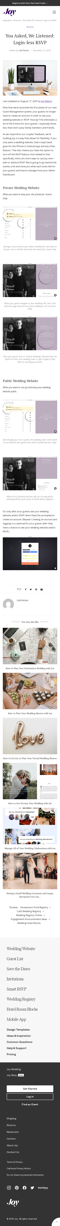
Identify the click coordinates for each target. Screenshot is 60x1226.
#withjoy (43, 1187)
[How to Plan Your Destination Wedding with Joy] (30, 646)
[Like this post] (20, 589)
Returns (11, 1125)
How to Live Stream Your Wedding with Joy (30, 803)
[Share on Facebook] (25, 589)
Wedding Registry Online (29, 915)
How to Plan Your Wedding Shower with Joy (30, 713)
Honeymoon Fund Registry (34, 907)
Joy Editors (46, 101)
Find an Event (30, 1104)
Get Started (30, 1088)
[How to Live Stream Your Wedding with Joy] (30, 781)
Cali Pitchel (24, 50)
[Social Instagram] (9, 1187)
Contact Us (13, 1152)
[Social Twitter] (32, 1187)
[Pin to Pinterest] (36, 589)
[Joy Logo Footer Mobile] (30, 1203)
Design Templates (18, 1029)
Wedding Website (21, 948)
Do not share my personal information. (25, 1175)
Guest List (15, 958)
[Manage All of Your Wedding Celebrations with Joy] (30, 826)
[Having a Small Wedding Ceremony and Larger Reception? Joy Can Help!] (30, 871)
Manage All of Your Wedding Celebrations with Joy (30, 848)
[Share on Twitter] (31, 589)
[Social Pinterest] (17, 1187)
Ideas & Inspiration (19, 1035)
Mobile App (16, 1019)
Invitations (15, 978)
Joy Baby (15, 1075)
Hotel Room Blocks (22, 1009)
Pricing (11, 1054)
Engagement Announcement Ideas (29, 919)
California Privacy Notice (19, 1168)
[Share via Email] (41, 589)
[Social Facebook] (24, 1187)
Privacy (19, 1162)
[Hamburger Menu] (54, 12)
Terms (10, 1162)
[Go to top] (57, 1222)
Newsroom (13, 1132)
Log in (30, 1096)
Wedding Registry (21, 999)
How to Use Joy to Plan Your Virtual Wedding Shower (30, 758)
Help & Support (16, 1048)
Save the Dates (18, 968)
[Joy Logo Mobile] (10, 12)
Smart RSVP (16, 988)
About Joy (17, 20)
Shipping (11, 1118)
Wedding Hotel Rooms (29, 923)
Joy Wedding (14, 1069)
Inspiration (7, 20)
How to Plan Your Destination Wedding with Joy (30, 668)
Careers (11, 1138)
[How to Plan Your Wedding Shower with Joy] (30, 691)
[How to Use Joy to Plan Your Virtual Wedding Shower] (30, 736)
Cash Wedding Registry (29, 911)
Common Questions (20, 1042)
